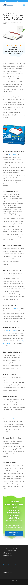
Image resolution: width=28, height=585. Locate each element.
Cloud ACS (18, 22)
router (16, 308)
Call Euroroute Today (14, 533)
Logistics (12, 419)
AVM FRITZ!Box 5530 (12, 330)
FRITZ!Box (5, 23)
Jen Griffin (6, 22)
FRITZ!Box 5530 (13, 154)
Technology (12, 22)
